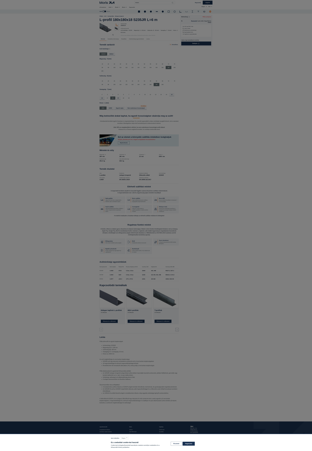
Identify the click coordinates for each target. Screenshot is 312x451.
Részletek (176, 443)
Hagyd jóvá (188, 443)
